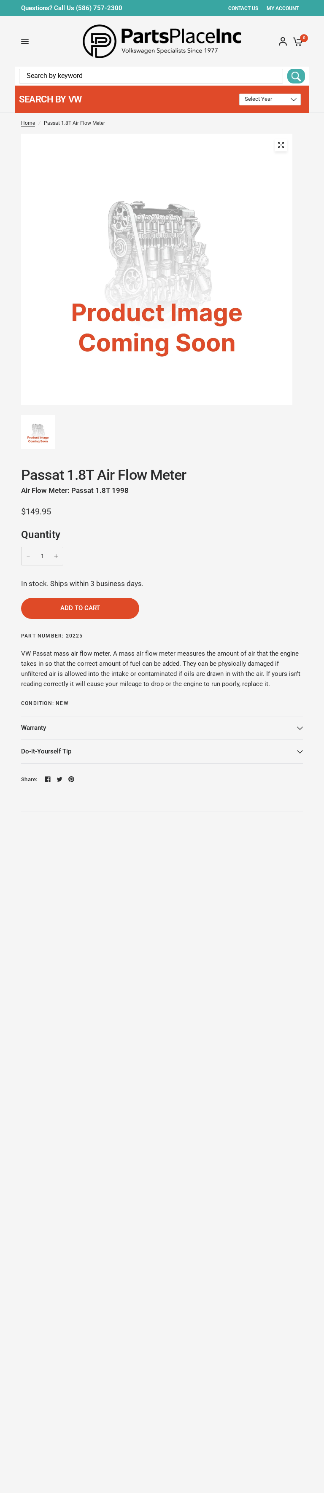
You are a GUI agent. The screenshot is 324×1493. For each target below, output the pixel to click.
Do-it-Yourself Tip (46, 751)
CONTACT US (243, 8)
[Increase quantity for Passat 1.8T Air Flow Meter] (56, 556)
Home (28, 123)
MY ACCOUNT (283, 8)
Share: (29, 779)
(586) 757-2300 (99, 8)
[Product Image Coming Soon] (281, 145)
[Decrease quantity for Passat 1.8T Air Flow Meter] (28, 556)
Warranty (33, 728)
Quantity (41, 535)
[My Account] (283, 41)
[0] (296, 41)
